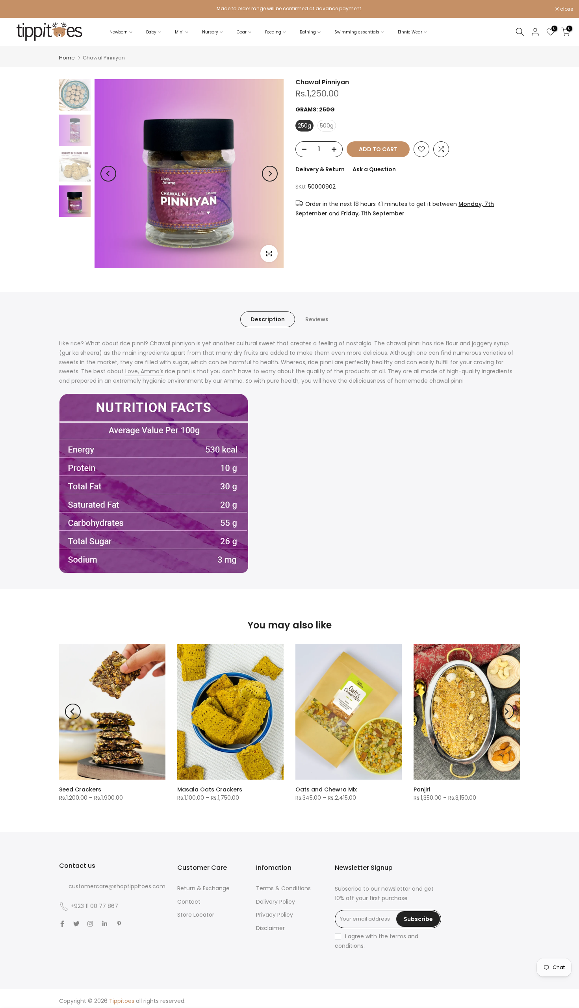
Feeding (273, 32)
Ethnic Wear (410, 32)
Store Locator (195, 915)
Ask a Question (374, 169)
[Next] (270, 174)
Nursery (210, 32)
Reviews (316, 319)
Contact (188, 902)
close (16, 9)
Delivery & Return (320, 169)
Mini (179, 32)
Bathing (308, 32)
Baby (151, 32)
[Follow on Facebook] (62, 923)
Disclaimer (270, 928)
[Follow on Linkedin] (104, 923)
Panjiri (422, 789)
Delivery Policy (275, 902)
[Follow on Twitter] (76, 923)
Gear (242, 32)
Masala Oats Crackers (209, 789)
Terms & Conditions (283, 888)
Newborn (118, 32)
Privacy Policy (274, 915)
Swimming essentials (356, 32)
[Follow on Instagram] (90, 923)
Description (268, 319)
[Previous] (108, 174)
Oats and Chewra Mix (326, 789)
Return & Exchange (203, 888)
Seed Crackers (80, 789)
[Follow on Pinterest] (119, 923)
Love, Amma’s (144, 371)
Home (67, 57)
